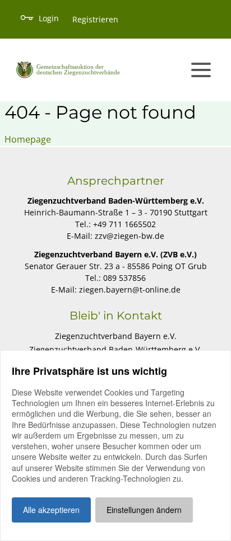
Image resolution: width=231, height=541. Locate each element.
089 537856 (124, 277)
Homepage (27, 139)
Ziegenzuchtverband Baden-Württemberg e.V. (115, 349)
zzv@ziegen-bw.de (129, 235)
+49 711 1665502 (124, 224)
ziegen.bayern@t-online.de (130, 289)
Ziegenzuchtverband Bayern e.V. (116, 336)
